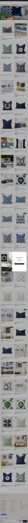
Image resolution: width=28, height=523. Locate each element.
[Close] (25, 252)
